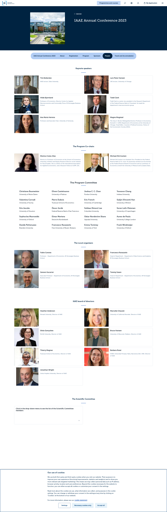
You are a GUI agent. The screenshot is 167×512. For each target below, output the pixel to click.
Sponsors (97, 56)
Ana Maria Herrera (47, 117)
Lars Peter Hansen (117, 78)
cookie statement (81, 500)
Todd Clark (114, 98)
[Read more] (79, 420)
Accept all (101, 505)
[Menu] (162, 3)
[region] (83, 490)
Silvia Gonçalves (46, 331)
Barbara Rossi (115, 350)
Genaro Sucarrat (47, 272)
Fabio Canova (45, 253)
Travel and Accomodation (124, 56)
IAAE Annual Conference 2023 (44, 56)
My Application (151, 3)
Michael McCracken (118, 156)
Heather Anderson (47, 311)
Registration (73, 56)
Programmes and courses (108, 3)
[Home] (8, 3)
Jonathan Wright (47, 370)
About (62, 56)
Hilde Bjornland (46, 98)
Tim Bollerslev (46, 78)
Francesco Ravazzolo (118, 253)
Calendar (79, 14)
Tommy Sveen (115, 272)
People (107, 56)
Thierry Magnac (46, 350)
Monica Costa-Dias (48, 156)
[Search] (125, 3)
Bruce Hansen (116, 331)
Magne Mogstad (116, 117)
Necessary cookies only (82, 505)
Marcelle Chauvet (117, 311)
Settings (64, 505)
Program (86, 56)
